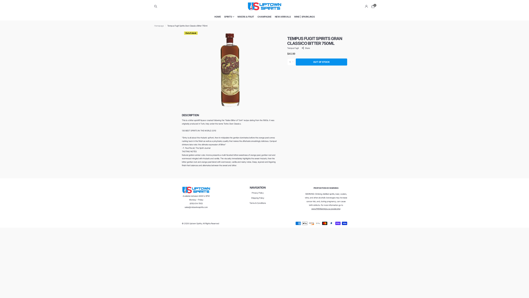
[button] (293, 59)
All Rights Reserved (211, 223)
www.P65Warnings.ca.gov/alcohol (325, 209)
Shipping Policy (257, 198)
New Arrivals (283, 16)
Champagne (264, 16)
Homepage (159, 26)
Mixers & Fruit (245, 16)
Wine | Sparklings (304, 16)
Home (217, 16)
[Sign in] (366, 6)
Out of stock (321, 62)
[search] (155, 6)
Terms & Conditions (257, 203)
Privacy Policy (258, 193)
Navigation (258, 187)
